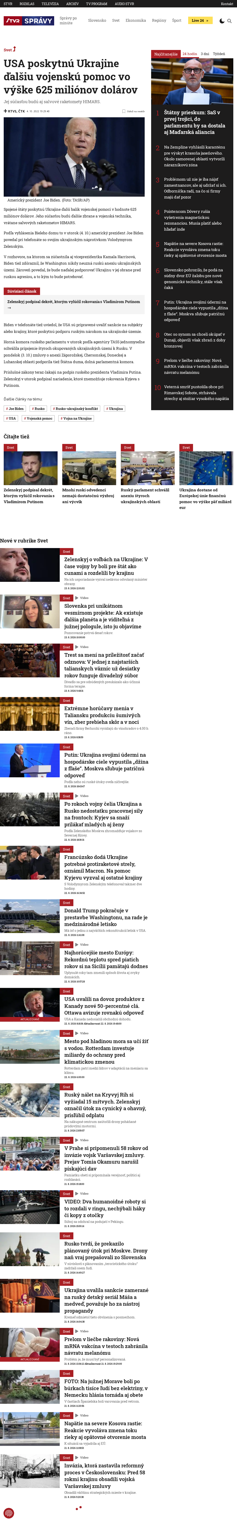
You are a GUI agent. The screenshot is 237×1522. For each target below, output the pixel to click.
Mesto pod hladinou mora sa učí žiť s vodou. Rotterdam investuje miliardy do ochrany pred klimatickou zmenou (106, 1051)
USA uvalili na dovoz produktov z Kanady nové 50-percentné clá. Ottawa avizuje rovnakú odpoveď (104, 1006)
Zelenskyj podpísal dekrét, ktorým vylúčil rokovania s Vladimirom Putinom (29, 495)
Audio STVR (124, 4)
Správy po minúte (68, 20)
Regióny (159, 20)
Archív (72, 4)
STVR (8, 4)
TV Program (96, 4)
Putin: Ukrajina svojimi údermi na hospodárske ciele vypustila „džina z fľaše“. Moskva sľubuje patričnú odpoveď (196, 310)
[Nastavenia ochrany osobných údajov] (8, 1513)
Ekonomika (136, 20)
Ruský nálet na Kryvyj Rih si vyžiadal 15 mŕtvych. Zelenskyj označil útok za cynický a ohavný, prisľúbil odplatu (105, 1105)
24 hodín (190, 53)
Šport (176, 20)
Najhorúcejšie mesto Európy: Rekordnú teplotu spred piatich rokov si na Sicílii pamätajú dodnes (106, 959)
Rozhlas (27, 4)
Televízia (50, 4)
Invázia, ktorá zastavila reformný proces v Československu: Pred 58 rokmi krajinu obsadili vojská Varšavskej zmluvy (104, 1475)
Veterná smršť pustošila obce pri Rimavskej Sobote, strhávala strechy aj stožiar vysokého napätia (196, 392)
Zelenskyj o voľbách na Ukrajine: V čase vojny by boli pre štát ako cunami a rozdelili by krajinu (106, 566)
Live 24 (198, 20)
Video (84, 598)
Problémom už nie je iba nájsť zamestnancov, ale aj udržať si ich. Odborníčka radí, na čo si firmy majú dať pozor (195, 188)
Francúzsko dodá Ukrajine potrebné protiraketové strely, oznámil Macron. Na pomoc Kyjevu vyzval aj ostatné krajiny (103, 867)
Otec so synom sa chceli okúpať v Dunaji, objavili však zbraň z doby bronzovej (194, 340)
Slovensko (97, 20)
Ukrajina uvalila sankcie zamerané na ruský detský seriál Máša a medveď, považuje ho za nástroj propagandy (106, 1300)
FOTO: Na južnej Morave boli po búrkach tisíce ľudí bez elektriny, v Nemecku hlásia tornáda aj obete (106, 1388)
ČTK (21, 111)
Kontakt (227, 4)
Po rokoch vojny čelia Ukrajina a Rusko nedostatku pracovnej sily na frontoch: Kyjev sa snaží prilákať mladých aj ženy (103, 814)
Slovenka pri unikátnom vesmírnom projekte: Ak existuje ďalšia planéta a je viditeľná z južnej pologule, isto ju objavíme (103, 616)
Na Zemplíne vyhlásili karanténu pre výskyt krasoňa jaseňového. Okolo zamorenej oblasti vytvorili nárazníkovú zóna (194, 155)
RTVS (12, 111)
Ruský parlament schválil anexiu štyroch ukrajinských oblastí (145, 495)
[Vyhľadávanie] (229, 20)
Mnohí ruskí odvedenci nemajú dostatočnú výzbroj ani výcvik (88, 495)
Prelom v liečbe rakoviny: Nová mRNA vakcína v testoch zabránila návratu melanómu (196, 366)
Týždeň (219, 53)
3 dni (205, 53)
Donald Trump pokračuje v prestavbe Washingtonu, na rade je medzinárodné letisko (106, 917)
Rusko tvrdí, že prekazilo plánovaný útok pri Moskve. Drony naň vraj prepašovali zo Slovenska (106, 1250)
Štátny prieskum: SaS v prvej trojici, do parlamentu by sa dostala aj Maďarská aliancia (194, 122)
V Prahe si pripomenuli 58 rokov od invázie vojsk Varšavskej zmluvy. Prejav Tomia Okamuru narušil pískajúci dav (106, 1158)
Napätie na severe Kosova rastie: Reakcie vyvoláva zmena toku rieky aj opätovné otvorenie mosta (195, 249)
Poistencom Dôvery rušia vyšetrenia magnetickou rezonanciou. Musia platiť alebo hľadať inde (192, 220)
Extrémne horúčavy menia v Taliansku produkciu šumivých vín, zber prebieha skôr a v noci (102, 715)
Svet (116, 20)
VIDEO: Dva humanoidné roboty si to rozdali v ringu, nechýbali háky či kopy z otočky (105, 1208)
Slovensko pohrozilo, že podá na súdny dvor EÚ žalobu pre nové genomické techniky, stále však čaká (193, 278)
